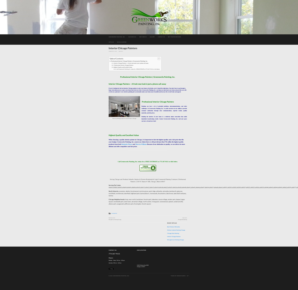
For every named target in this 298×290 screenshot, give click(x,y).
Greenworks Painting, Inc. (117, 37)
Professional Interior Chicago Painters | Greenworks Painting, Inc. (129, 61)
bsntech (121, 51)
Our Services (132, 37)
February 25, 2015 (113, 51)
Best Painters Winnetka (173, 227)
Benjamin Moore (126, 144)
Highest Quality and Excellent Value (123, 67)
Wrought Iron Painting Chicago (115, 219)
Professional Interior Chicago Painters (123, 65)
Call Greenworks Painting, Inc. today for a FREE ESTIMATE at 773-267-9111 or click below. (138, 69)
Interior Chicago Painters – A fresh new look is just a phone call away (131, 63)
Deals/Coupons (121, 42)
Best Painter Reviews (174, 37)
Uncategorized (114, 213)
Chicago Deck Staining (182, 219)
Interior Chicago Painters (174, 236)
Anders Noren (181, 275)
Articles (111, 42)
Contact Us (161, 37)
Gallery (152, 37)
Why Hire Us (143, 37)
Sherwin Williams (141, 144)
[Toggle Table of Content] (158, 58)
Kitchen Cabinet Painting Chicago (176, 230)
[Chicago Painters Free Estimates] (148, 171)
